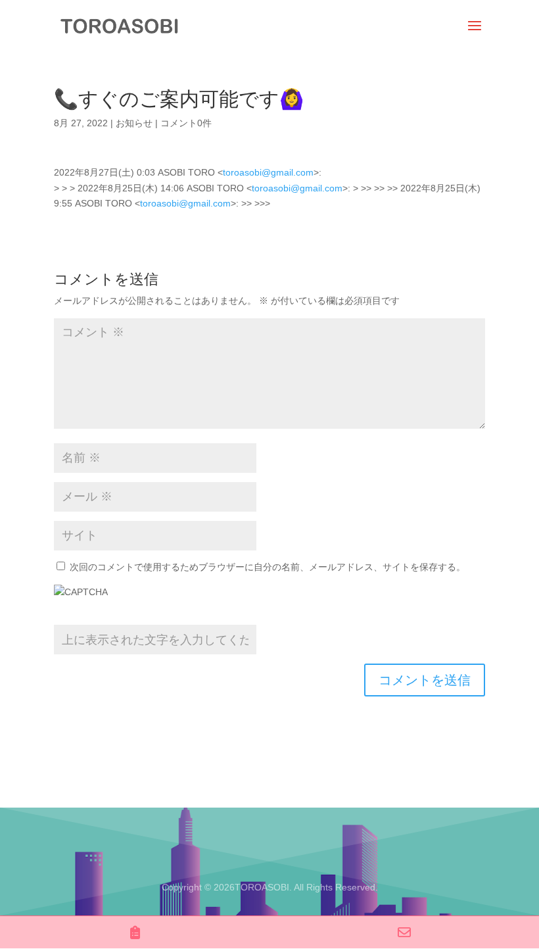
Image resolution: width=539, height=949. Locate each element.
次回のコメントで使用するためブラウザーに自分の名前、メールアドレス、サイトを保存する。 (267, 567)
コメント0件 (186, 123)
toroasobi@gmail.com (268, 172)
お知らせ (134, 123)
